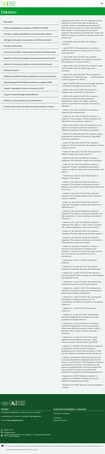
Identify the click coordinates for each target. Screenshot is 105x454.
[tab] (30, 21)
